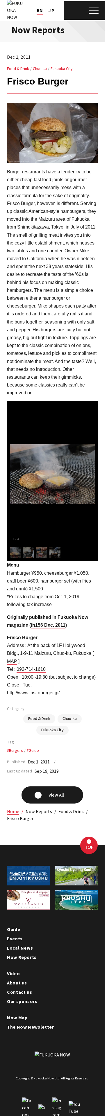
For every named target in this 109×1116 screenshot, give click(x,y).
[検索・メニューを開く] (84, 10)
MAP (12, 661)
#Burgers (15, 751)
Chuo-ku (40, 69)
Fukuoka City (62, 69)
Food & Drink (18, 69)
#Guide (33, 751)
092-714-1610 (31, 669)
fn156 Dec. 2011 (48, 625)
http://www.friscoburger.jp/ (33, 692)
